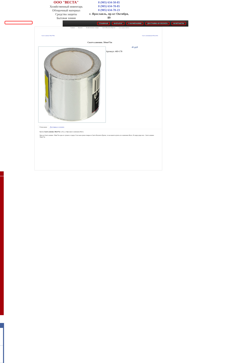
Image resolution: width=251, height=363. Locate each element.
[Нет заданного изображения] (72, 84)
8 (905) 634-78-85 (109, 6)
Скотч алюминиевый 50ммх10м (152, 35)
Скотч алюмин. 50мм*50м (46, 35)
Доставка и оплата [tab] (53, 127)
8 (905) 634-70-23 (109, 10)
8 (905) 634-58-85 (109, 2)
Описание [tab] (42, 127)
